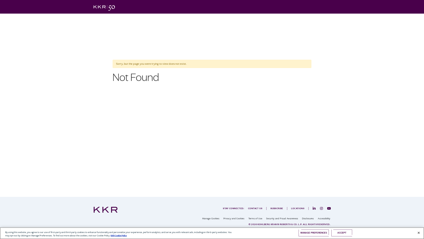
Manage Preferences (313, 233)
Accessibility (324, 218)
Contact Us (255, 208)
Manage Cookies (210, 218)
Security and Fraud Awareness (282, 218)
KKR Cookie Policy (119, 235)
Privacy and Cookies (233, 218)
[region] (212, 233)
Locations (297, 208)
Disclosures (308, 218)
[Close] (418, 233)
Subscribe (276, 208)
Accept (341, 233)
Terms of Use (255, 218)
